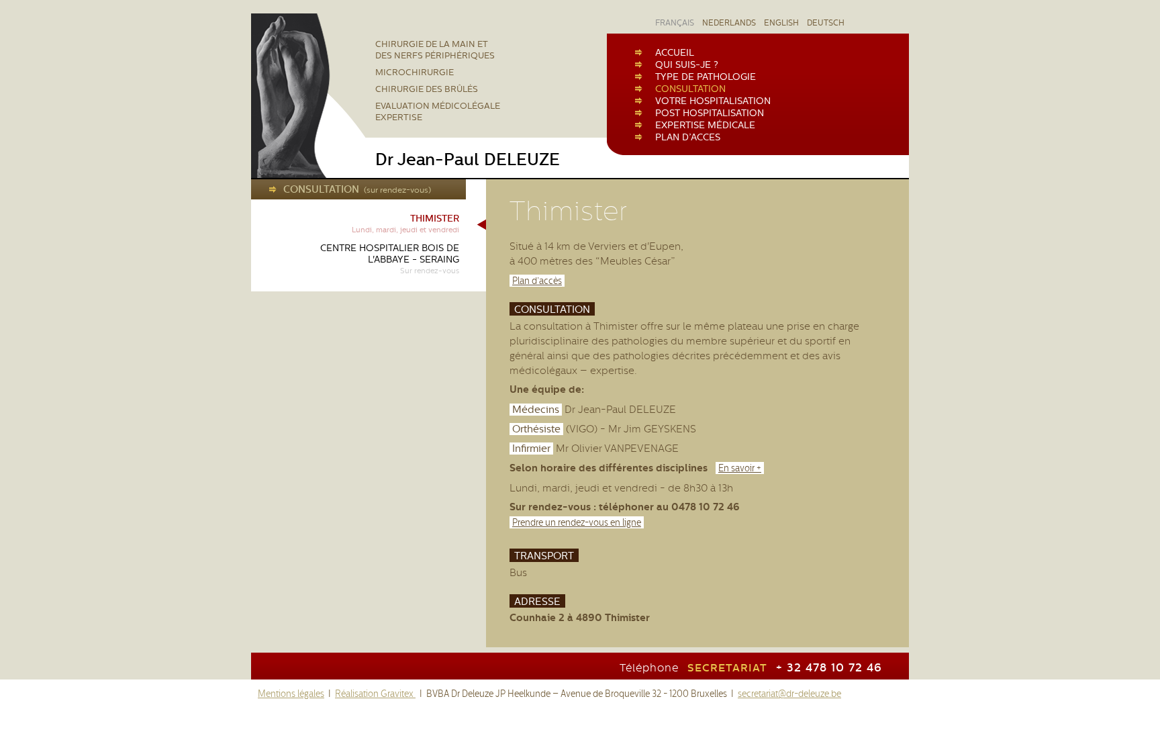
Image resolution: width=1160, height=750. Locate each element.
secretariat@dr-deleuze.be (789, 694)
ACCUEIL (674, 52)
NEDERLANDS (729, 23)
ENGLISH (781, 23)
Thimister (405, 223)
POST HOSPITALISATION (709, 112)
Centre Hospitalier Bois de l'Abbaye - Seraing (389, 258)
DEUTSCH (825, 23)
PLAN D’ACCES (687, 137)
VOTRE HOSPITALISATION (713, 100)
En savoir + (739, 468)
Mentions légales (291, 694)
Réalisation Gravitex (375, 694)
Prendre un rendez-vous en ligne (576, 522)
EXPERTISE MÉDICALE (705, 125)
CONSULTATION (690, 88)
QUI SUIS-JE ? (686, 64)
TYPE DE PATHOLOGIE (705, 76)
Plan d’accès (537, 281)
